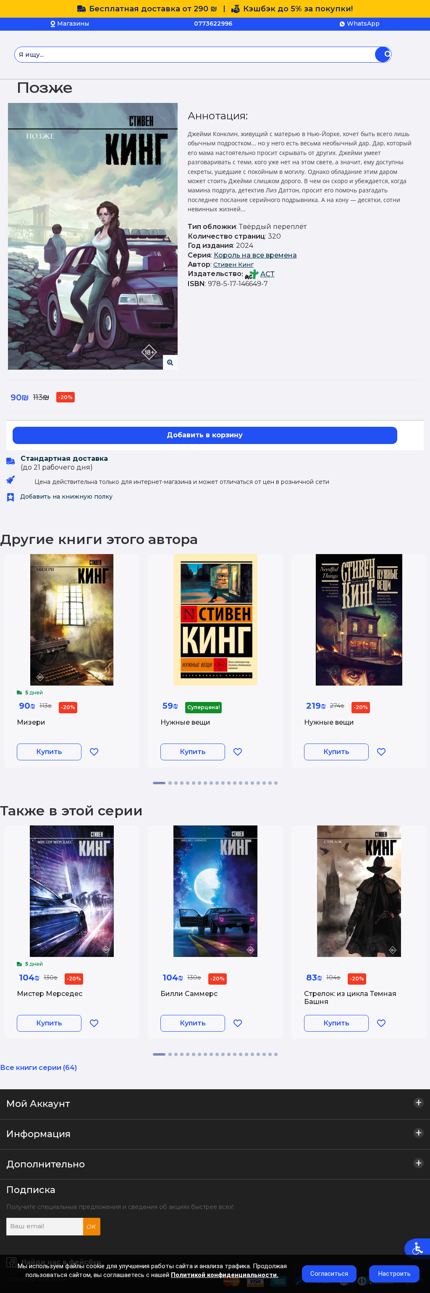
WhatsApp (363, 23)
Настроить (394, 1273)
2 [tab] (170, 783)
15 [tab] (246, 783)
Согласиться (329, 1273)
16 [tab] (252, 783)
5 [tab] (187, 783)
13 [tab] (234, 783)
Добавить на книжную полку (65, 496)
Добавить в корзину (205, 435)
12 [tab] (229, 783)
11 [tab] (223, 783)
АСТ (267, 274)
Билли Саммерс (189, 994)
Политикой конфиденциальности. (224, 1275)
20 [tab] (276, 783)
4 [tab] (182, 783)
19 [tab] (270, 783)
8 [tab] (205, 783)
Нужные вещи (185, 722)
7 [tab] (199, 783)
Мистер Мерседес (49, 994)
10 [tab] (217, 783)
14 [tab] (240, 783)
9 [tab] (211, 783)
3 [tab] (176, 783)
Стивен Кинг (233, 264)
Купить (49, 752)
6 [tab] (193, 783)
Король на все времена (255, 255)
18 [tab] (264, 783)
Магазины (73, 23)
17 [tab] (258, 783)
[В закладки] (94, 752)
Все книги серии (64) (38, 1068)
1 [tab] (159, 783)
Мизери (31, 722)
